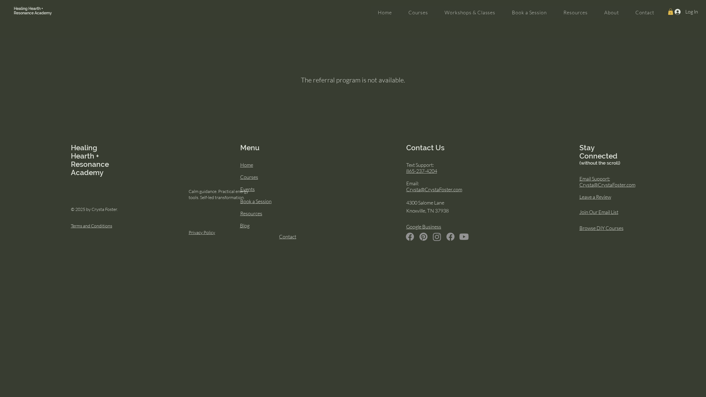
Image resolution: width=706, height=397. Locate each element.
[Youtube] (464, 236)
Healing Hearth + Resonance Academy (33, 10)
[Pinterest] (423, 236)
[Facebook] (410, 236)
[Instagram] (437, 236)
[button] (670, 12)
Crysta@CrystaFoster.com (434, 189)
